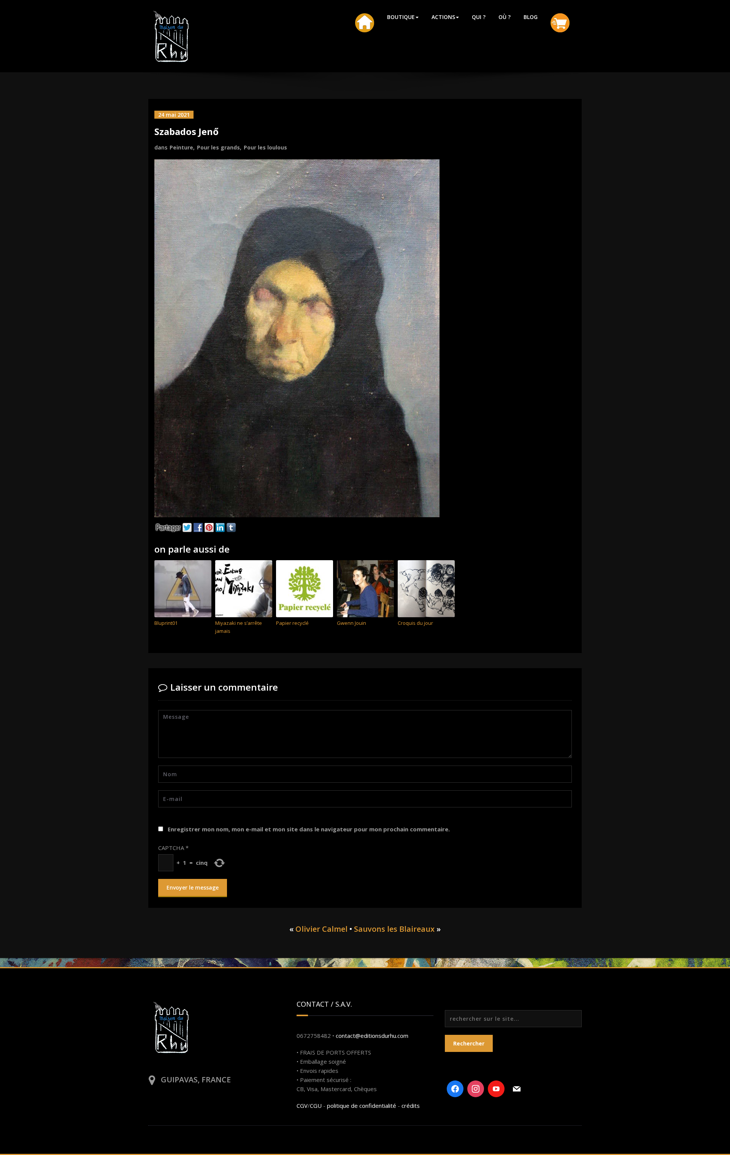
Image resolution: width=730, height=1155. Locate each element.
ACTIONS (443, 17)
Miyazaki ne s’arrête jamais (238, 627)
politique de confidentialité (361, 1105)
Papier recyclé (292, 623)
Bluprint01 (166, 623)
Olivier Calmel (321, 929)
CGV (302, 1105)
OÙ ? (504, 17)
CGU (316, 1105)
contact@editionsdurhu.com (372, 1035)
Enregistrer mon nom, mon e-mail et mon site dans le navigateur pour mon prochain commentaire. (309, 829)
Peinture (181, 147)
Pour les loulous (265, 147)
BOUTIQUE (401, 17)
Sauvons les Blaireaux (394, 929)
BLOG (531, 17)
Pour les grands (218, 147)
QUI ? (479, 17)
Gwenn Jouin (351, 623)
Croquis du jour (415, 623)
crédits (411, 1105)
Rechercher (468, 1043)
